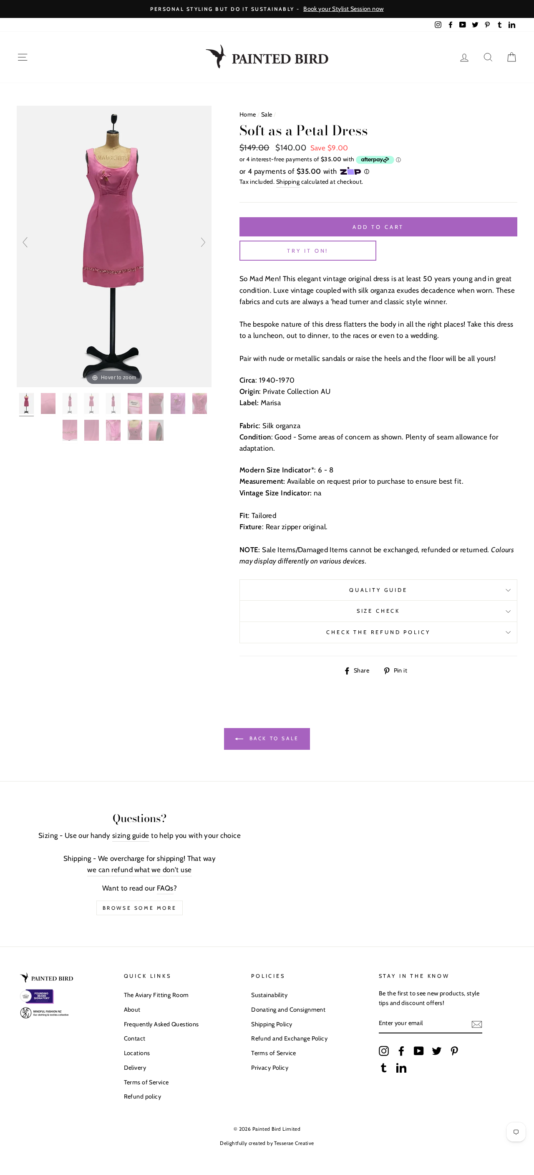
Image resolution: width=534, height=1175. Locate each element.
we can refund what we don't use (139, 869)
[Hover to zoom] (114, 246)
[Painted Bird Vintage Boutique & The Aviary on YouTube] (419, 1051)
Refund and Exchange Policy (289, 1038)
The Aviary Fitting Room (156, 995)
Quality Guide (378, 590)
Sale (266, 114)
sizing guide (130, 835)
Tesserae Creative (294, 1143)
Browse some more (140, 908)
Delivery (135, 1067)
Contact (135, 1038)
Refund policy (142, 1096)
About (132, 1009)
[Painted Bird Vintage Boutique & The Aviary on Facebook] (401, 1051)
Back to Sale (273, 738)
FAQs (165, 888)
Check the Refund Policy (378, 632)
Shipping (288, 181)
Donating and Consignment (288, 1009)
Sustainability (269, 995)
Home (247, 114)
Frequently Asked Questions (161, 1024)
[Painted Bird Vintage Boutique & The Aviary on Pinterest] (454, 1051)
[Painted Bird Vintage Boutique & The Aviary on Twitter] (437, 1051)
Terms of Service (146, 1082)
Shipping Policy (271, 1024)
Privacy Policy (269, 1067)
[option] (267, 9)
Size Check (378, 611)
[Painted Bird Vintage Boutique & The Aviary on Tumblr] (384, 1067)
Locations (137, 1053)
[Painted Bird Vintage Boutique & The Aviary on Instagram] (384, 1051)
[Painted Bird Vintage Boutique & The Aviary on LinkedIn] (401, 1067)
